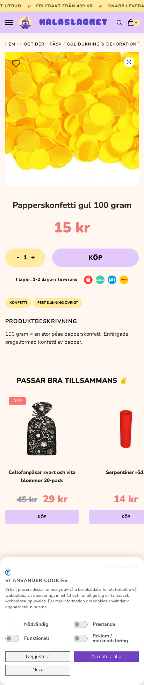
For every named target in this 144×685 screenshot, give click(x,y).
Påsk (56, 44)
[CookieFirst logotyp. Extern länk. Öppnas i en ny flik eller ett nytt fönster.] (7, 572)
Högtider (32, 44)
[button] (129, 62)
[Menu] (15, 23)
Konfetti (18, 302)
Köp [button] (42, 516)
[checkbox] (12, 624)
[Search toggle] (119, 22)
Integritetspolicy (121, 566)
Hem (10, 44)
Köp (95, 257)
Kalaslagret (73, 23)
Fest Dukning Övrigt (57, 302)
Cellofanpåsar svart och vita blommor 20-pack (41, 476)
